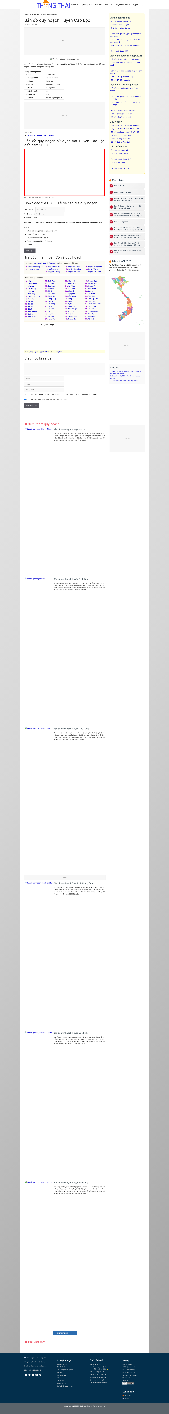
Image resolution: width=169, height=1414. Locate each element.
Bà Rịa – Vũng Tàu (34, 296)
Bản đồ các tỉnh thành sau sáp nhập (125, 59)
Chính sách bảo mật (128, 1367)
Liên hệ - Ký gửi (127, 1364)
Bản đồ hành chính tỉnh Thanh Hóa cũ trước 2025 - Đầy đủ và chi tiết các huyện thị (127, 236)
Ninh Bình (71, 306)
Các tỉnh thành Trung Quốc (121, 159)
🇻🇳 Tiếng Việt (126, 1395)
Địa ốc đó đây (61, 1375)
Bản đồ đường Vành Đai (97, 1372)
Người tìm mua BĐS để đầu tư (40, 241)
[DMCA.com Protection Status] (128, 1384)
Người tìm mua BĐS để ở (38, 238)
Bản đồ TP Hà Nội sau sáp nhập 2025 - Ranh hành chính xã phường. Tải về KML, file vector (128, 229)
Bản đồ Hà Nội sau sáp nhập (122, 77)
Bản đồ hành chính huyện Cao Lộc (40, 135)
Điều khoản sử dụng (128, 1369)
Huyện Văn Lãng (94, 269)
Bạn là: (27, 227)
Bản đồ (108, 5)
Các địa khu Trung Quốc (120, 162)
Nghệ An (71, 304)
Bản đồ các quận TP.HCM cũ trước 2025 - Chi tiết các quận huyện (128, 199)
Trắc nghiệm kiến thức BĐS (98, 1382)
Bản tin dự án (61, 1367)
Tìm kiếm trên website (129, 1375)
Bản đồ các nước (95, 1364)
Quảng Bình (72, 316)
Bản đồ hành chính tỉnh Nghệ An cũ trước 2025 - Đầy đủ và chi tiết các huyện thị (126, 244)
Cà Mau (51, 283)
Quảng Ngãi (92, 281)
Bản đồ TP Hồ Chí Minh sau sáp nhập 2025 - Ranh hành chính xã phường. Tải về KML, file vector (128, 215)
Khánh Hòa (72, 281)
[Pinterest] (39, 1375)
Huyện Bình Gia (54, 266)
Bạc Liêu (31, 299)
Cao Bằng (51, 286)
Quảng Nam (72, 319)
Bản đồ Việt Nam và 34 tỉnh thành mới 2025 (127, 252)
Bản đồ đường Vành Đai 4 (121, 142)
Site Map (125, 1380)
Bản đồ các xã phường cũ (121, 117)
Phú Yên (71, 314)
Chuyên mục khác (122, 5)
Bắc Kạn (31, 301)
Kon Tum (71, 286)
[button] (142, 5)
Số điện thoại (29, 214)
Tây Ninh (91, 294)
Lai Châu (71, 288)
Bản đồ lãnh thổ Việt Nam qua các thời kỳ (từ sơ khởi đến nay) (128, 207)
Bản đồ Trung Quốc (121, 222)
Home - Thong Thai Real (122, 192)
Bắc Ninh (31, 306)
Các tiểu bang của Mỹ (119, 150)
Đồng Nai (51, 296)
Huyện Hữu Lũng (74, 269)
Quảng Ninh (92, 283)
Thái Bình (91, 296)
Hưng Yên (51, 319)
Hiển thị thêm (62, 1333)
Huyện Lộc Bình (74, 272)
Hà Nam (51, 306)
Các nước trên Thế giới (120, 25)
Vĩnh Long (92, 314)
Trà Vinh (91, 309)
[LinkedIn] (36, 1375)
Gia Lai (50, 301)
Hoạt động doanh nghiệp (65, 1369)
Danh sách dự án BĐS (119, 51)
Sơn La (90, 291)
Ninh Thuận (72, 309)
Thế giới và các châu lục (120, 28)
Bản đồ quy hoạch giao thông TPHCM (125, 132)
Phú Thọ (71, 311)
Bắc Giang (32, 304)
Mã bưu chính (61, 1383)
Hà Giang (51, 304)
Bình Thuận (52, 281)
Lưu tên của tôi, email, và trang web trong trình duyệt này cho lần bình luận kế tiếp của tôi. (62, 394)
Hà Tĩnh (51, 309)
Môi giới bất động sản (36, 234)
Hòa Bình (51, 314)
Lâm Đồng (72, 296)
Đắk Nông (51, 291)
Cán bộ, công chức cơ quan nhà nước (43, 231)
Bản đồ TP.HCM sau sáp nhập (122, 80)
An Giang (31, 294)
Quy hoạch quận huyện (97, 1380)
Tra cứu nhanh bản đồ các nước (123, 21)
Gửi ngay (29, 251)
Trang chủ (27, 14)
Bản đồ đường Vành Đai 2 (121, 135)
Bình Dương (32, 311)
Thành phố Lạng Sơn (35, 267)
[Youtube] (33, 1375)
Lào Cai (71, 291)
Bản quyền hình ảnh (128, 1372)
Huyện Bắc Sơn (33, 269)
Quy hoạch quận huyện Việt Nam (45, 14)
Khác (30, 245)
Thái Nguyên (93, 299)
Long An (71, 299)
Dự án (73, 5)
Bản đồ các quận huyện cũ (121, 114)
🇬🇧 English (125, 1398)
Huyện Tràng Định (95, 266)
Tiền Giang (92, 306)
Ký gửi (135, 5)
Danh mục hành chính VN (98, 1377)
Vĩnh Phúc (92, 316)
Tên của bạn (30, 209)
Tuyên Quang (93, 311)
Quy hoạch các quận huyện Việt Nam (125, 45)
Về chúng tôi (126, 1378)
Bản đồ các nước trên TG (98, 1374)
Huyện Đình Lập (74, 266)
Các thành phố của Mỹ (120, 153)
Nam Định (72, 301)
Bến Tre (30, 309)
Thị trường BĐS (86, 5)
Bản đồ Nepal (119, 186)
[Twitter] (29, 1375)
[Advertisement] (64, 41)
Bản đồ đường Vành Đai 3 (121, 139)
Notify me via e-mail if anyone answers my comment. (46, 399)
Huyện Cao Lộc (53, 269)
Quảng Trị (91, 286)
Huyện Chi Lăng (54, 272)
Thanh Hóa (92, 301)
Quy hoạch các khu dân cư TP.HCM (125, 129)
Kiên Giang (72, 283)
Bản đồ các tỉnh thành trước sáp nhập (125, 110)
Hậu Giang (52, 316)
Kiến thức (98, 5)
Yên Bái (91, 319)
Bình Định (31, 314)
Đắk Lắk (51, 288)
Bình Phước (32, 317)
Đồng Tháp (52, 299)
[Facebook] (26, 1375)
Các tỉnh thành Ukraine (120, 168)
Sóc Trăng (92, 288)
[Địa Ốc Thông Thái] (53, 4)
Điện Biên (51, 294)
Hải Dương (52, 311)
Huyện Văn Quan (94, 272)
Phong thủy (60, 1380)
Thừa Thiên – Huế (94, 304)
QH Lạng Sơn (57, 352)
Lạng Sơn (71, 294)
